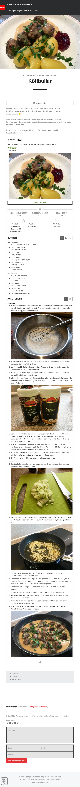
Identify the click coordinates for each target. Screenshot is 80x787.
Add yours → (10, 701)
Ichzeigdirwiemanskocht (34, 777)
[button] (8, 148)
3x (70, 238)
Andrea (14, 677)
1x (62, 238)
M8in (58, 780)
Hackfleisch (27, 76)
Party (55, 76)
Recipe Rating (10, 720)
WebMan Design (34, 780)
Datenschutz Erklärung (40, 782)
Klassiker (48, 76)
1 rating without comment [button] (37, 707)
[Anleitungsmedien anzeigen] (66, 299)
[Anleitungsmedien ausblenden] (70, 299)
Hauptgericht (38, 76)
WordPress (57, 777)
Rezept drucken (41, 103)
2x (66, 238)
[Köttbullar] (40, 17)
